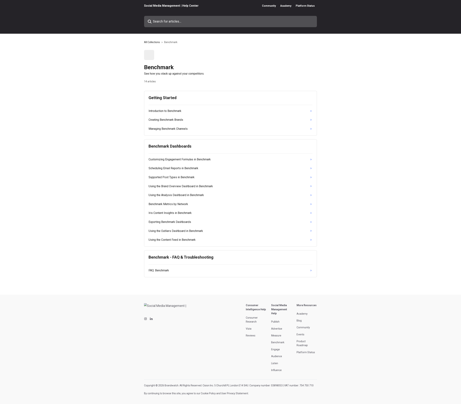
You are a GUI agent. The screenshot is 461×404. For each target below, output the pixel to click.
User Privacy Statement (234, 393)
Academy (285, 6)
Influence (276, 370)
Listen (274, 363)
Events (300, 334)
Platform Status (305, 6)
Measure (276, 335)
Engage (275, 349)
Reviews (250, 335)
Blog (299, 320)
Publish (275, 321)
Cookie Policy (208, 393)
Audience (276, 356)
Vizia (248, 328)
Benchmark (277, 342)
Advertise (276, 328)
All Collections (152, 42)
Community (269, 6)
